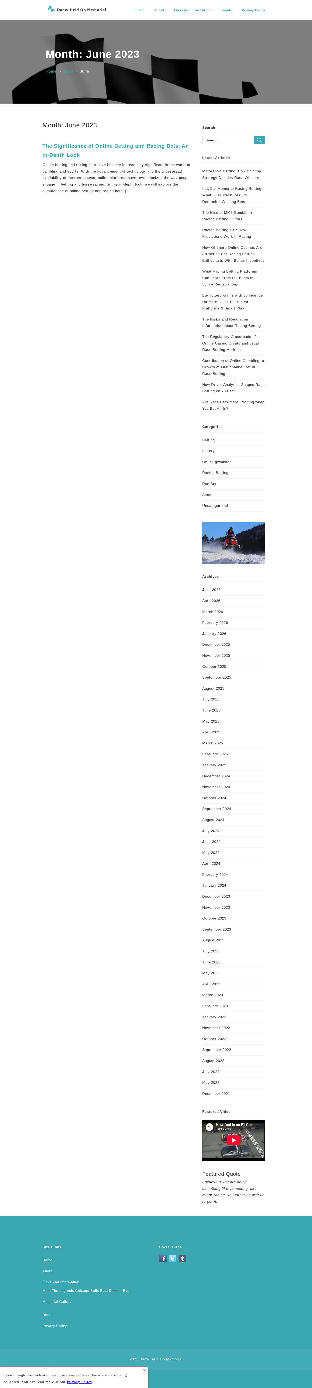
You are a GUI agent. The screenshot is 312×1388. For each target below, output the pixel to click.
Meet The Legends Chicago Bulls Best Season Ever (86, 1290)
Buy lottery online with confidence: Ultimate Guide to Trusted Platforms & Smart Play (233, 301)
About (159, 10)
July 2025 (210, 699)
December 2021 (216, 1094)
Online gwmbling (217, 462)
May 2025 (210, 721)
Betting (208, 440)
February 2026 (215, 623)
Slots (206, 495)
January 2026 (214, 634)
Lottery (208, 451)
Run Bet (209, 484)
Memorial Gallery (57, 1302)
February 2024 (215, 875)
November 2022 (216, 1028)
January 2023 (214, 1017)
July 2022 (210, 1072)
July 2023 (210, 951)
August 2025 (213, 688)
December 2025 (216, 645)
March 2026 (212, 612)
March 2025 (212, 743)
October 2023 (214, 918)
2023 (68, 71)
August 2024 (213, 820)
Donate (226, 10)
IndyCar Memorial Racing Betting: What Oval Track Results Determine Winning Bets (232, 195)
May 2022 (210, 1083)
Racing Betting (215, 473)
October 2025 (214, 667)
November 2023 (216, 908)
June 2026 (211, 590)
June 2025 (211, 710)
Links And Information (192, 10)
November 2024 (216, 787)
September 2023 (216, 929)
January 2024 (214, 885)
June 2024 (211, 842)
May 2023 (210, 973)
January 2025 (214, 765)
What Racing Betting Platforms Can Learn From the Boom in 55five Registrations (229, 277)
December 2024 (216, 776)
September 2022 (216, 1050)
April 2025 (211, 732)
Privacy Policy (253, 10)
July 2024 (210, 831)
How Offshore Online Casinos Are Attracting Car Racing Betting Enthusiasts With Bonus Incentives (233, 254)
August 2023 (213, 940)
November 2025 (216, 656)
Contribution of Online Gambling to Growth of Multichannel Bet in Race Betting (233, 367)
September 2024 (216, 809)
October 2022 (214, 1039)
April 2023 (211, 984)
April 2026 (211, 601)
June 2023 (211, 962)
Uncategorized (215, 506)
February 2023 (215, 1006)
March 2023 (212, 995)
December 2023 (216, 896)
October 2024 (214, 798)
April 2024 (211, 864)
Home (140, 10)
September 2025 (216, 677)
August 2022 (213, 1061)
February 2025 (215, 754)
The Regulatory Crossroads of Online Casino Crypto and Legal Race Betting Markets (230, 343)
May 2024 (210, 853)
